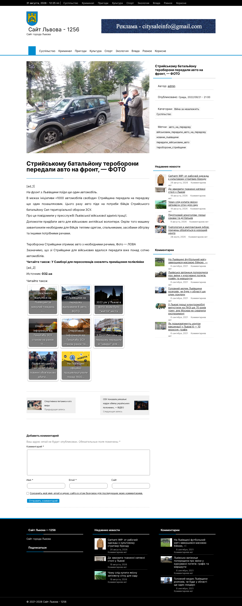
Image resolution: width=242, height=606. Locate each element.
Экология (143, 3)
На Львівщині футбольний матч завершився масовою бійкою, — (188, 261)
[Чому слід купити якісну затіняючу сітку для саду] (160, 204)
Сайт (114, 480)
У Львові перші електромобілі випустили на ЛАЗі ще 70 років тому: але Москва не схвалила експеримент (187, 309)
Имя (29, 480)
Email (73, 480)
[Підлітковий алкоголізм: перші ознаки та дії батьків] (160, 219)
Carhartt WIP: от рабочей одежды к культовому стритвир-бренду (188, 177)
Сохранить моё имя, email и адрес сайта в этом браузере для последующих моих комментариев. (86, 493)
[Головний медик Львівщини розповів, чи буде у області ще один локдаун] (160, 290)
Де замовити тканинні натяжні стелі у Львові (186, 190)
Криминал (88, 3)
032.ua (47, 274)
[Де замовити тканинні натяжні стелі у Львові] (160, 189)
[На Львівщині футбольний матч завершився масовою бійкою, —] (160, 262)
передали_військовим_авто (173, 142)
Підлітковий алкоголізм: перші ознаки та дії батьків (187, 216)
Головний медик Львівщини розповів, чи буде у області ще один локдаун (187, 291)
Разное (168, 3)
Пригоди (103, 3)
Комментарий (35, 446)
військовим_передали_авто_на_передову (181, 132)
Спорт (130, 3)
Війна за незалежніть (186, 109)
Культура (117, 3)
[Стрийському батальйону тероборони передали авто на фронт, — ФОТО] (87, 107)
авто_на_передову (180, 127)
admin (171, 86)
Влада (156, 3)
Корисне (181, 3)
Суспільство (70, 3)
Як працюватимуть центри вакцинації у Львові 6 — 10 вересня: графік (184, 326)
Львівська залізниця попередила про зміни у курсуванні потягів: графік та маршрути (188, 275)
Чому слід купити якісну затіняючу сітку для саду (183, 203)
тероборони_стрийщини (171, 147)
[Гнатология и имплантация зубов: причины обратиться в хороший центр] (160, 229)
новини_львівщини (168, 137)
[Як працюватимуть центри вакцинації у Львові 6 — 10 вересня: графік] (160, 326)
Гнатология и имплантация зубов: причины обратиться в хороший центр (188, 230)
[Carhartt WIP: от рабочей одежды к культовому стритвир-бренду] (160, 180)
